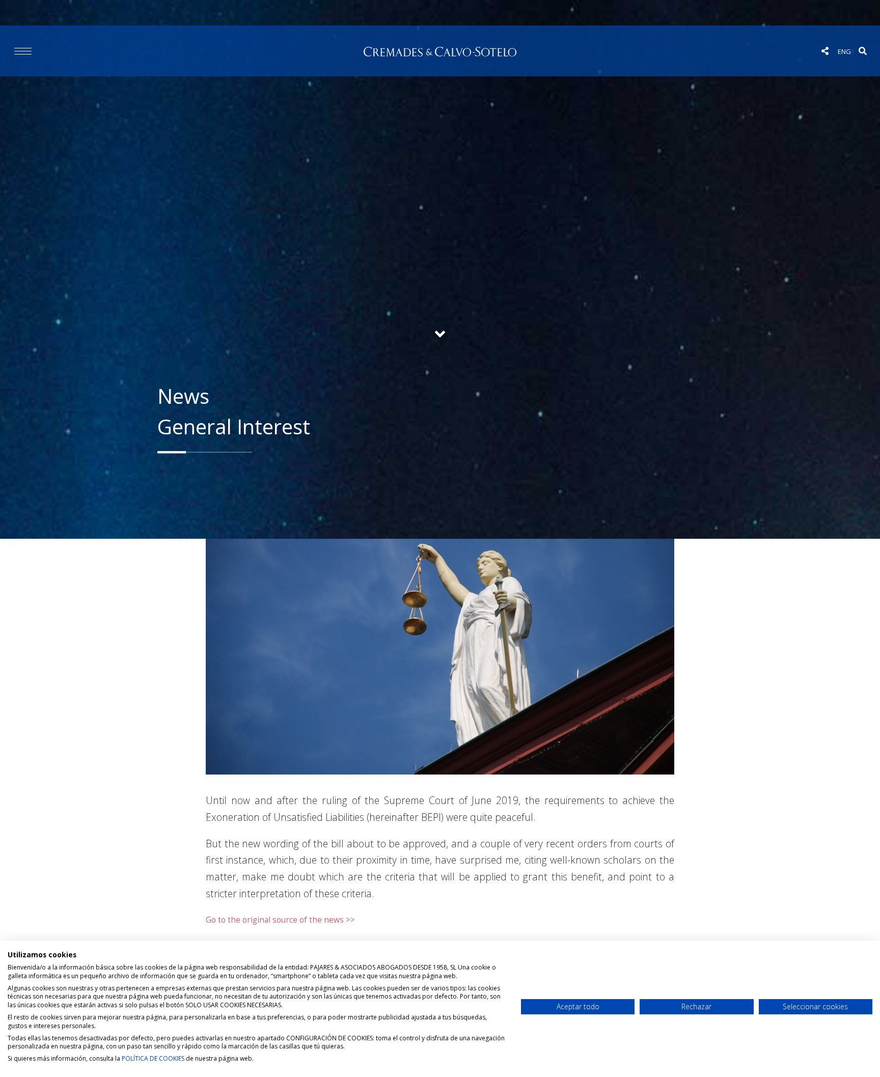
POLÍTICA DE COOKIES (153, 1058)
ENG (844, 51)
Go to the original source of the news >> (280, 919)
